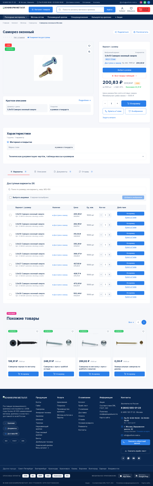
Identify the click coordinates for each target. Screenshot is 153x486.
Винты (38, 438)
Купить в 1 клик (114, 111)
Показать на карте (143, 431)
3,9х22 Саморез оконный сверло (30, 244)
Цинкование (62, 402)
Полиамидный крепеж (57, 17)
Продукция (41, 397)
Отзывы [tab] (87, 172)
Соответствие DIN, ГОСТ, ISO (102, 483)
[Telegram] (148, 2)
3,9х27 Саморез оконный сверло (30, 264)
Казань (74, 469)
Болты (38, 402)
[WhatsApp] (144, 2)
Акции (119, 17)
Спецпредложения (79, 17)
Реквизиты (82, 426)
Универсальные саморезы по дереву (127, 368)
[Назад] (138, 322)
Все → (131, 322)
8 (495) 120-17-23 (9, 2)
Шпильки (39, 419)
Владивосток (113, 469)
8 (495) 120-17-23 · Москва (132, 412)
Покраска (61, 406)
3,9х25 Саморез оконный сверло (30, 254)
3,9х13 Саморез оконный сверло (30, 214)
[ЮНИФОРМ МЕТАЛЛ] (14, 9)
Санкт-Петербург (25, 469)
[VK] (139, 458)
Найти (109, 10)
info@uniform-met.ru (129, 2)
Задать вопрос (109, 117)
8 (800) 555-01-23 (131, 408)
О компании (84, 397)
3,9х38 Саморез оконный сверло (30, 293)
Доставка (82, 412)
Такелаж (39, 423)
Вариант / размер (110, 47)
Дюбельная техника (44, 442)
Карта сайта (105, 418)
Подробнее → (85, 100)
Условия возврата (85, 423)
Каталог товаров (42, 9)
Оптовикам (86, 2)
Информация (106, 397)
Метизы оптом (37, 17)
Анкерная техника (43, 412)
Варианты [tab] (19, 172)
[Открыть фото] (89, 51)
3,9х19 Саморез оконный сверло (30, 234)
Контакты (96, 2)
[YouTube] (133, 458)
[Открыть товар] (23, 343)
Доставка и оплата (73, 2)
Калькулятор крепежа (101, 17)
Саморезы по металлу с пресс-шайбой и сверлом (93, 368)
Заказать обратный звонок (137, 442)
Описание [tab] (41, 172)
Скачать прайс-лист (137, 451)
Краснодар (53, 469)
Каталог (81, 402)
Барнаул (103, 469)
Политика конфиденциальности (127, 483)
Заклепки (39, 416)
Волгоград (93, 469)
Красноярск (65, 469)
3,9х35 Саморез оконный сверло (30, 283)
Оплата (81, 416)
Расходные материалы (15, 17)
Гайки (38, 406)
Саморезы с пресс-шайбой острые (56, 368)
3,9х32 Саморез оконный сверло (30, 274)
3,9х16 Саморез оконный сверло (30, 224)
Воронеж (83, 469)
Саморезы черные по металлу (21, 367)
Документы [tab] (64, 172)
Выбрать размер (124, 70)
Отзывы (81, 419)
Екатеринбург (41, 469)
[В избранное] (89, 46)
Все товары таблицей (124, 76)
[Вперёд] (144, 322)
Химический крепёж (44, 445)
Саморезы (40, 409)
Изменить (30, 2)
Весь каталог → (42, 448)
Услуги (60, 397)
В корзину (135, 103)
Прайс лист (83, 406)
